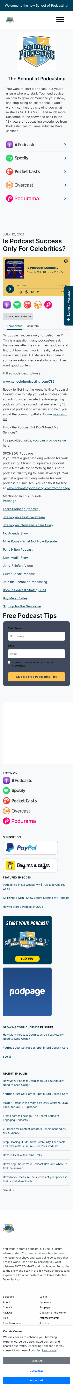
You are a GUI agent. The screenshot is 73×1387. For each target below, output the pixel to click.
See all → (9, 1056)
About (6, 1302)
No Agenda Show (15, 533)
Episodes (8, 1296)
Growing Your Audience (21, 1027)
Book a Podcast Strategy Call (24, 590)
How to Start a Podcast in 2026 (23, 906)
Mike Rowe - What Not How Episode (30, 541)
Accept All (36, 1380)
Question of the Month (53, 1312)
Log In (43, 1296)
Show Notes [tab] (14, 325)
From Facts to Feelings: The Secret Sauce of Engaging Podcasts (31, 1118)
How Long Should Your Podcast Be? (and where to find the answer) (35, 1166)
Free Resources (12, 1323)
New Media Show (16, 558)
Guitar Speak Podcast (19, 574)
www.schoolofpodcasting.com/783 (29, 381)
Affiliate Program (49, 1317)
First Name (14, 628)
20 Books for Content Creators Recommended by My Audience (34, 1131)
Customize (36, 1370)
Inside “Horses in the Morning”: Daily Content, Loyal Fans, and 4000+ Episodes (35, 1104)
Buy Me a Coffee (15, 598)
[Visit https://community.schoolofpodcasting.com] (27, 940)
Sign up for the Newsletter (22, 606)
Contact (7, 1307)
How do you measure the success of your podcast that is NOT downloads (35, 1179)
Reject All (36, 1360)
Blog (5, 1317)
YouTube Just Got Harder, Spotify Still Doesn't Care (35, 1047)
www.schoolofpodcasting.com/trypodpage (38, 488)
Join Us (44, 1323)
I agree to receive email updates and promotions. (33, 664)
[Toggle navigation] (60, 20)
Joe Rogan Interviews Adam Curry (28, 525)
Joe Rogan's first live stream (24, 517)
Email (11, 645)
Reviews (7, 1312)
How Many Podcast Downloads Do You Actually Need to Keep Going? (33, 1036)
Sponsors (45, 1302)
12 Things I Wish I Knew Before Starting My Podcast (36, 897)
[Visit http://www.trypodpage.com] (27, 991)
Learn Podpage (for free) (21, 509)
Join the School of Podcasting (25, 582)
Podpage (9, 501)
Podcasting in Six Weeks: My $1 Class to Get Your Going (34, 886)
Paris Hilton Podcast (18, 549)
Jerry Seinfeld (13, 566)
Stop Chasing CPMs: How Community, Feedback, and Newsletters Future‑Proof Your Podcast (34, 1144)
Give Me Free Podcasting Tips (36, 676)
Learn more (49, 1350)
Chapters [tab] (33, 325)
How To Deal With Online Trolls (22, 1155)
